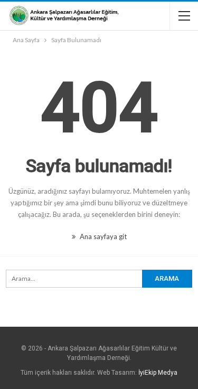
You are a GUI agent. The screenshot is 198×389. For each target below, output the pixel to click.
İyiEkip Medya (157, 372)
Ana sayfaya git (102, 236)
